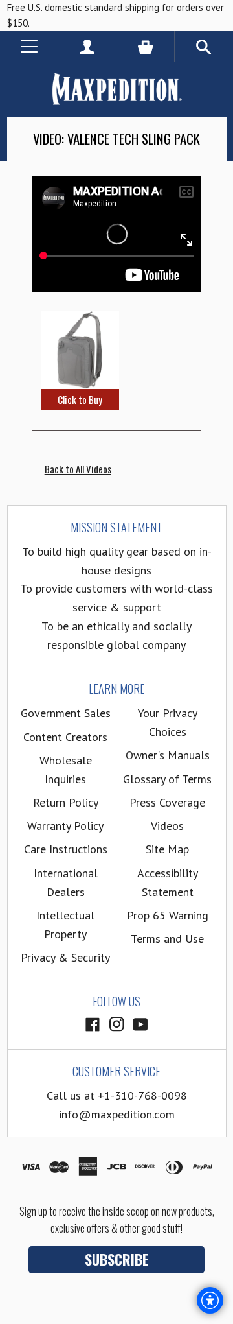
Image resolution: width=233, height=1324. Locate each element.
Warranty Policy (65, 825)
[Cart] (145, 46)
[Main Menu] (29, 46)
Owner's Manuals (168, 755)
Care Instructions (65, 849)
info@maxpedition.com (117, 1114)
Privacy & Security (65, 957)
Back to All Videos (78, 469)
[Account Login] (87, 46)
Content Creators (65, 736)
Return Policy (65, 802)
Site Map (167, 849)
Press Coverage (167, 802)
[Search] (204, 46)
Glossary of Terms (167, 779)
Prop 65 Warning (167, 915)
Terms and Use (167, 938)
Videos (167, 825)
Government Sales (66, 712)
